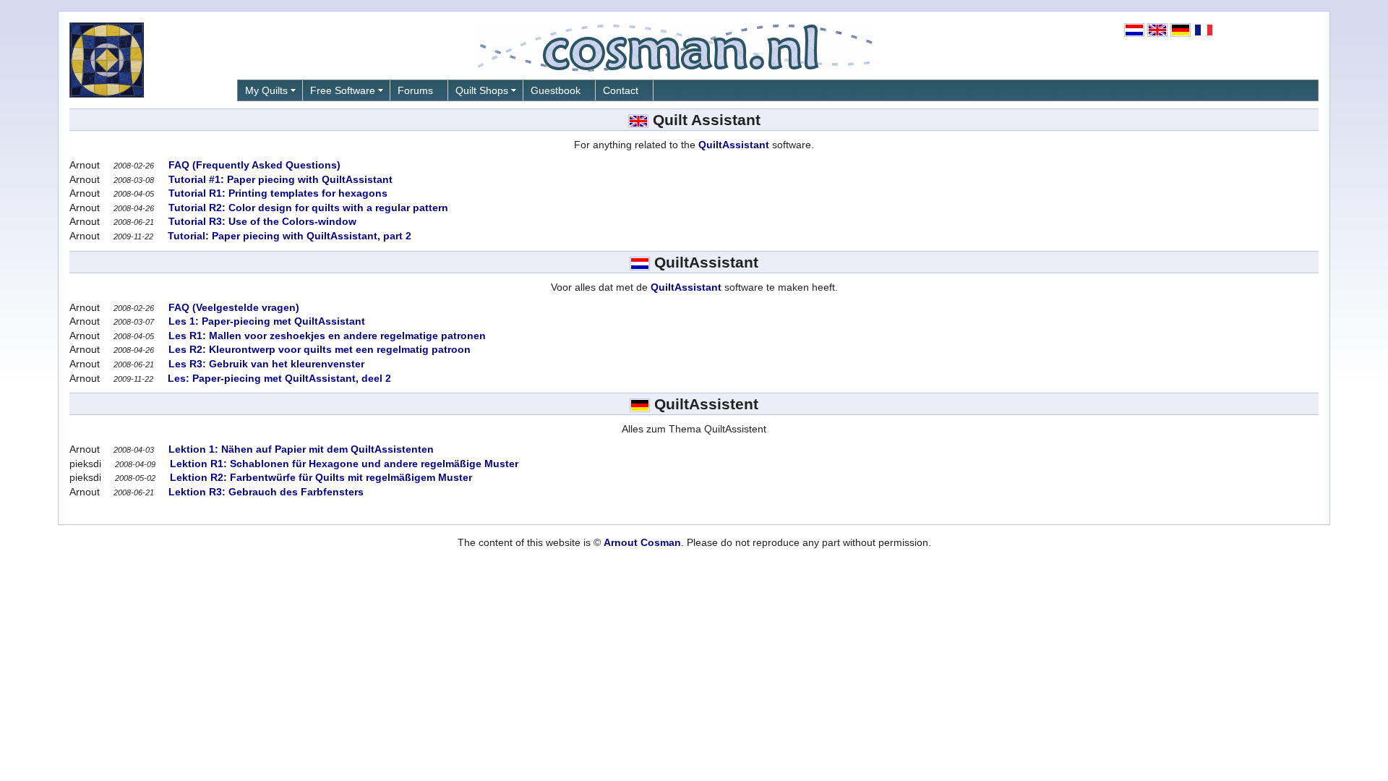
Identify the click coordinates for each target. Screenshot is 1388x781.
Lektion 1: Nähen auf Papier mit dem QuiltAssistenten (300, 449)
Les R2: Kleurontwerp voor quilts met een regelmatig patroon (318, 349)
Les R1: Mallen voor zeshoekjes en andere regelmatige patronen (326, 335)
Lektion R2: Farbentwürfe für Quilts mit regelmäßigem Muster (319, 477)
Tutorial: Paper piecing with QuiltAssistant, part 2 (288, 236)
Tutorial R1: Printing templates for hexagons (276, 193)
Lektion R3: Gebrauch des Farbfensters (265, 492)
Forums (415, 90)
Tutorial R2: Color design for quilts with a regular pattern (307, 207)
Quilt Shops (481, 90)
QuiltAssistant (733, 144)
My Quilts (266, 90)
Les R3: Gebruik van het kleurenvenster (265, 364)
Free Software (342, 90)
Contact (620, 90)
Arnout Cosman (642, 542)
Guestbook (556, 90)
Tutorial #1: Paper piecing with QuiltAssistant (279, 179)
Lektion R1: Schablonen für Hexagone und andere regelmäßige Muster (342, 463)
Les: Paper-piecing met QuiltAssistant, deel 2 (278, 378)
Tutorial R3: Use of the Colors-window (261, 221)
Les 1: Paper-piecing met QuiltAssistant (265, 321)
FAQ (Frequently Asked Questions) (253, 165)
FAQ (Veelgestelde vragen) (232, 307)
